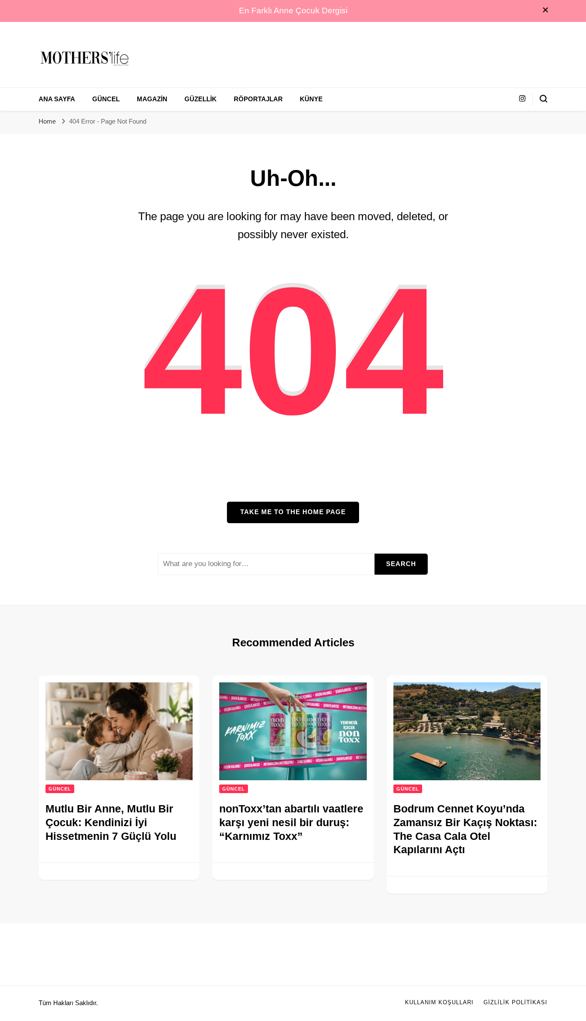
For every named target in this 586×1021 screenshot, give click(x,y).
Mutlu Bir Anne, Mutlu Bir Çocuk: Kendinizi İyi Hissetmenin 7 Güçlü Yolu (110, 822)
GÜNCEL (106, 99)
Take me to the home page (293, 512)
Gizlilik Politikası (515, 1003)
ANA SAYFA (57, 99)
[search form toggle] (543, 99)
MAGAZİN (152, 99)
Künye (311, 99)
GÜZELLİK (200, 99)
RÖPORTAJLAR (258, 99)
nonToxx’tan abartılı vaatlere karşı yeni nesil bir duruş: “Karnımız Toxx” (291, 822)
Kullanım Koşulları (439, 1003)
